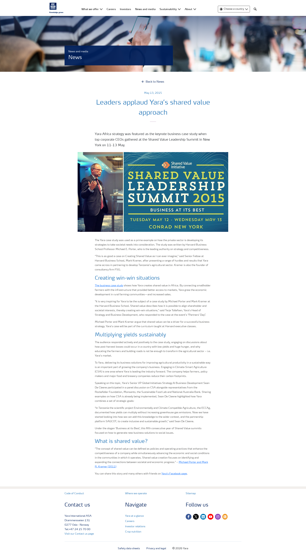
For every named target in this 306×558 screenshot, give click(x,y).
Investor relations (135, 526)
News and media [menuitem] (145, 9)
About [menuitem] (188, 9)
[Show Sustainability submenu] (179, 9)
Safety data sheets (129, 548)
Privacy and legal (156, 548)
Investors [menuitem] (125, 9)
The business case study (109, 285)
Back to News (155, 81)
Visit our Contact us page (79, 534)
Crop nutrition (133, 532)
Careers (129, 521)
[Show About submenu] (194, 9)
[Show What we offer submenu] (101, 9)
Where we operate (136, 493)
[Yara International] (56, 8)
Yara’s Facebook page (174, 474)
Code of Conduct (74, 493)
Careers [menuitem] (111, 9)
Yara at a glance (134, 516)
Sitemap (191, 493)
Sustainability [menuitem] (168, 9)
